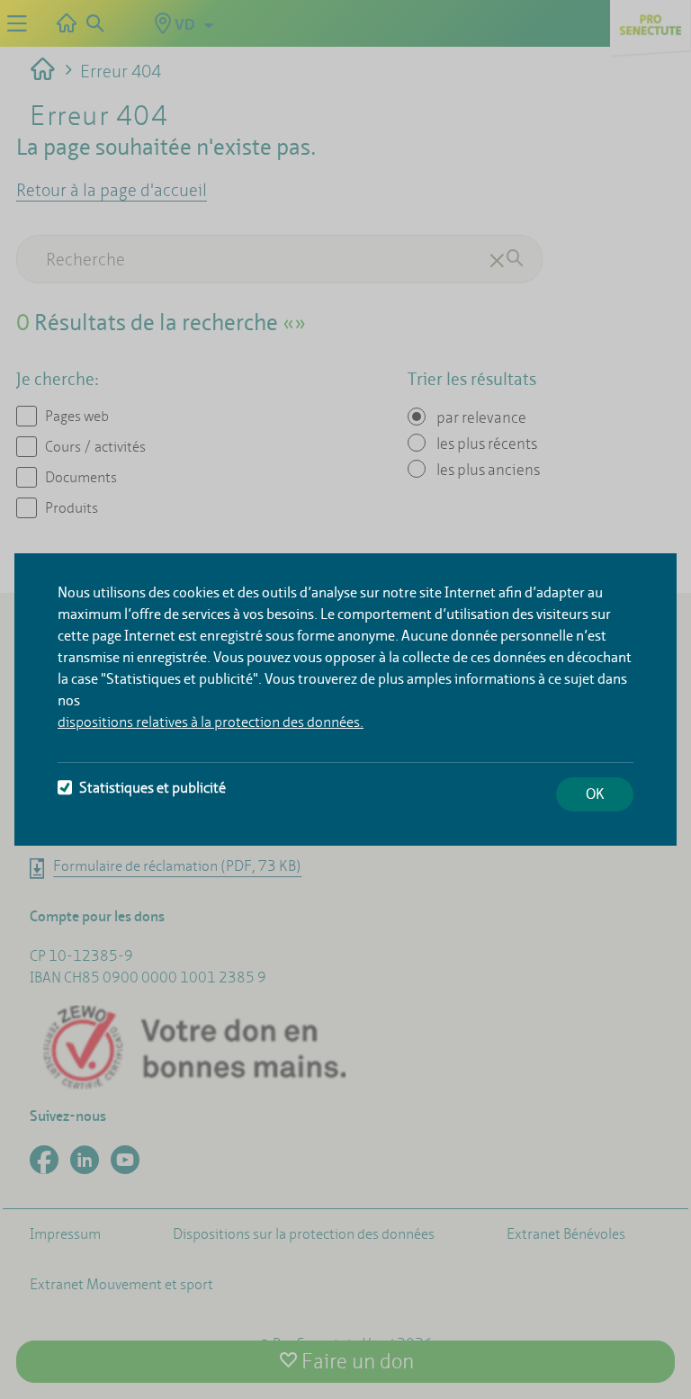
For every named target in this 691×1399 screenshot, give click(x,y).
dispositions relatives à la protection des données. (210, 722)
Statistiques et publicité (152, 787)
